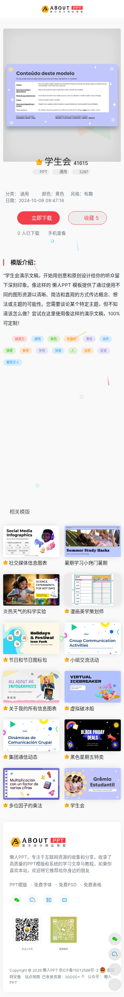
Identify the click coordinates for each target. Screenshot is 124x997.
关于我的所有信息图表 (32, 708)
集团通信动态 (23, 757)
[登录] (106, 9)
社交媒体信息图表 (27, 563)
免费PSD (68, 884)
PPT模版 (18, 884)
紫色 (54, 339)
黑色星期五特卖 (86, 757)
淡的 (105, 339)
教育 (26, 350)
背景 (58, 350)
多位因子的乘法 (25, 806)
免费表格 (92, 884)
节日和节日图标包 (27, 660)
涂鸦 (87, 350)
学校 (42, 350)
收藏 (90, 218)
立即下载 (41, 218)
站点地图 (32, 976)
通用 (24, 193)
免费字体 (43, 884)
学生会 (77, 806)
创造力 (19, 339)
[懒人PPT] (62, 9)
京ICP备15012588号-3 (79, 970)
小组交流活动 (84, 660)
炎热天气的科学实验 (24, 611)
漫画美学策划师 (86, 611)
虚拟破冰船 (81, 708)
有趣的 (71, 339)
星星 (103, 350)
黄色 (89, 339)
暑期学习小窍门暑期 (86, 563)
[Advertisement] (62, 439)
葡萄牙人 (12, 362)
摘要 (9, 350)
